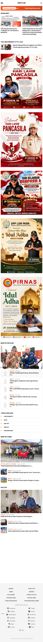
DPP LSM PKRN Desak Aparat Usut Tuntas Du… (24, 390)
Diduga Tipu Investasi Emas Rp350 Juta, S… (24, 405)
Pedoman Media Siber (31, 601)
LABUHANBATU (8, 416)
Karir (11, 592)
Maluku (12, 371)
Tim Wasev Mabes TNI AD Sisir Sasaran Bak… (23, 398)
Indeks (11, 588)
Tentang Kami (11, 598)
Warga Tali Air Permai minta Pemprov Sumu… (24, 480)
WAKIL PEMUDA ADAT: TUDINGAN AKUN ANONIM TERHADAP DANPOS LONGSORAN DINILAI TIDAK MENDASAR (31, 32)
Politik (3, 514)
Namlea (6, 427)
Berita (12, 379)
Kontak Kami (31, 598)
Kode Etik (31, 588)
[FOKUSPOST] (21, 3)
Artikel (3, 464)
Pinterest (12, 611)
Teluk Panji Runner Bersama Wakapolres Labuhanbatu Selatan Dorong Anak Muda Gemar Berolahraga (11, 31)
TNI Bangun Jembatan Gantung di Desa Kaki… (24, 382)
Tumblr (33, 611)
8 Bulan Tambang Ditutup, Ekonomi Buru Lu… (24, 374)
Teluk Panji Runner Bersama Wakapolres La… (17, 466)
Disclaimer (11, 595)
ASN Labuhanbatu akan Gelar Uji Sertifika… (23, 531)
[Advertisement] (21, 558)
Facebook (12, 608)
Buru (5, 420)
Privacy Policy (32, 595)
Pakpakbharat (8, 431)
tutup (2, 613)
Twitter (33, 608)
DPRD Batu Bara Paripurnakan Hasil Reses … (23, 523)
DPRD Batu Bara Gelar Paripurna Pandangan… (17, 516)
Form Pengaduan (11, 601)
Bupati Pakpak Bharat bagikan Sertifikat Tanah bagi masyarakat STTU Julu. (27, 46)
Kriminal (12, 403)
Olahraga (13, 464)
